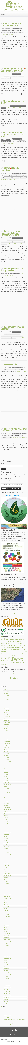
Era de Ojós (4, 78)
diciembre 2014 (7, 917)
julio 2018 (6, 836)
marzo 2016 (6, 888)
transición (21, 32)
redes (11, 660)
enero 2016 (6, 892)
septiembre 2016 (7, 875)
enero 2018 (6, 846)
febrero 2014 (7, 933)
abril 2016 (6, 886)
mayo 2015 (6, 906)
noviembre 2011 (7, 970)
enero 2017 (6, 869)
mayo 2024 (6, 730)
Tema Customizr (17, 1043)
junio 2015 (6, 904)
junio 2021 (6, 786)
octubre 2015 (7, 896)
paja (6, 437)
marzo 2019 (6, 821)
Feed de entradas (7, 1013)
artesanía (5, 369)
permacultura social (19, 658)
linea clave (16, 335)
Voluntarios (3, 107)
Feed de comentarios (8, 1015)
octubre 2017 (7, 852)
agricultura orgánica (21, 639)
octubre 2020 (7, 792)
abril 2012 (6, 962)
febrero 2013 (7, 952)
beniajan (8, 30)
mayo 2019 (6, 817)
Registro (5, 1009)
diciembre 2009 (7, 993)
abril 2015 (6, 908)
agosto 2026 (6, 689)
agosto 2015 (6, 900)
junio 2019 (6, 815)
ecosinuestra (14, 649)
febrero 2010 (7, 991)
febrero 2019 (7, 823)
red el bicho (15, 241)
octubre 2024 (7, 722)
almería (24, 643)
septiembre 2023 (7, 745)
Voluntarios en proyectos (5, 141)
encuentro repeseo (15, 239)
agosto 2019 (6, 811)
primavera (3, 660)
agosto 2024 (6, 726)
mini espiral (12, 32)
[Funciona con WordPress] (20, 1041)
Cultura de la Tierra (9, 275)
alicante (8, 333)
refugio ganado (21, 241)
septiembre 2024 (7, 724)
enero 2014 (6, 935)
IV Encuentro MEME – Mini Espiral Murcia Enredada (12, 24)
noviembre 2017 (7, 850)
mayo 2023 (6, 753)
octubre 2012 (7, 956)
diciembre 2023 (7, 741)
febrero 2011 (7, 981)
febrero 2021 (7, 790)
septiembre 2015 (7, 898)
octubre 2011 (7, 972)
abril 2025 (6, 712)
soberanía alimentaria (16, 662)
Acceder (5, 1011)
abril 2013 (6, 948)
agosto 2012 (6, 960)
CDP (2, 647)
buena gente (22, 141)
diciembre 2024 (7, 720)
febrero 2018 (7, 844)
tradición (12, 371)
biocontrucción (14, 175)
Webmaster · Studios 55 (14, 1022)
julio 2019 (6, 813)
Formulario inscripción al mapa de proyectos (13, 613)
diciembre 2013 (7, 937)
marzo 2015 (6, 910)
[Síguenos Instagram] (5, 14)
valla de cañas (4, 243)
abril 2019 (6, 819)
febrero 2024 (7, 737)
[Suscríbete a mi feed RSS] (1, 14)
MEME (21, 30)
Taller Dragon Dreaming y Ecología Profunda (12, 270)
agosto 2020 (6, 797)
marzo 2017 (6, 865)
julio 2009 (6, 1001)
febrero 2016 (7, 890)
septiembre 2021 (7, 784)
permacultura (4, 241)
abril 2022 (6, 776)
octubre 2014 (7, 921)
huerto (11, 653)
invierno (15, 653)
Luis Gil (19, 654)
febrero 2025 (7, 716)
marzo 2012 (6, 964)
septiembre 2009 (7, 997)
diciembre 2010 (7, 985)
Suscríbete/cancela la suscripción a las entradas (14, 1019)
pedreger (21, 335)
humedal (21, 239)
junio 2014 (6, 929)
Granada (21, 651)
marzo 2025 (6, 714)
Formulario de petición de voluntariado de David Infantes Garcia (12, 134)
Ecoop (25, 175)
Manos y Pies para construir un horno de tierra (14, 430)
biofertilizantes (16, 76)
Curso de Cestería (10, 364)
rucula (21, 177)
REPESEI (13, 177)
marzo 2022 (6, 778)
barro (12, 435)
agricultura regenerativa (8, 76)
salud (22, 660)
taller (24, 177)
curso (18, 333)
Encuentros (20, 28)
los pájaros (3, 371)
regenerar (9, 337)
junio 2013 (6, 943)
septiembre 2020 (7, 795)
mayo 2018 (6, 838)
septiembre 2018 (7, 832)
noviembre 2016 (7, 871)
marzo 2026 (6, 695)
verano (7, 664)
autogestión (4, 645)
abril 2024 (6, 733)
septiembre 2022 (7, 766)
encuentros (3, 651)
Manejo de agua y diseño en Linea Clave (12, 328)
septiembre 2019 (7, 809)
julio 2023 (6, 749)
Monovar (3, 437)
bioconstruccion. (17, 435)
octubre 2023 (7, 743)
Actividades (14, 28)
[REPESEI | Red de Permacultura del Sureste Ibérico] (14, 4)
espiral (18, 30)
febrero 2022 (7, 780)
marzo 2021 (6, 788)
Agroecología (9, 643)
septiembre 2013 (7, 941)
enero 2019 (6, 826)
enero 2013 (6, 954)
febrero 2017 (7, 867)
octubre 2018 (7, 830)
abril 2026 (6, 693)
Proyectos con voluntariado (20, 105)
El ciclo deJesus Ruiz (5, 335)
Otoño (13, 656)
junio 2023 (6, 751)
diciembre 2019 (7, 805)
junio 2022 (6, 772)
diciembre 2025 (7, 702)
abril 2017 (6, 863)
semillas (3, 662)
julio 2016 (6, 879)
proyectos (7, 660)
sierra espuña (8, 662)
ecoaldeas (8, 649)
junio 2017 (6, 859)
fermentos (12, 651)
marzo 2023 (6, 757)
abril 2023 (6, 755)
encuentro (13, 30)
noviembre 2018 (7, 828)
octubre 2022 (7, 764)
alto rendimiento (7, 175)
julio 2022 (6, 770)
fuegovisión (17, 651)
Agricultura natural (13, 639)
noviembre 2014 (7, 919)
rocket (18, 177)
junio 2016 (6, 881)
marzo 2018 (6, 842)
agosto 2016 (6, 877)
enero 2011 (6, 983)
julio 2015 (6, 902)
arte (8, 435)
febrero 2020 (7, 801)
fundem (11, 335)
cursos (8, 647)
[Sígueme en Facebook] (3, 14)
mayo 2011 (6, 979)
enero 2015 (6, 914)
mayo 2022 (6, 774)
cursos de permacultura (17, 647)
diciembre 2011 (7, 968)
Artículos (14, 674)
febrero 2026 (7, 697)
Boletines (14, 678)
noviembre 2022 (7, 761)
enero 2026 (6, 699)
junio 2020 (6, 799)
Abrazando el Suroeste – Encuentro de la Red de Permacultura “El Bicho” (11, 233)
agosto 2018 (6, 834)
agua (5, 333)
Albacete (15, 643)
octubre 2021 (7, 782)
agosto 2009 (6, 999)
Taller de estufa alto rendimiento (10, 169)
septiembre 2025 (7, 706)
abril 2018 (6, 840)
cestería (12, 369)
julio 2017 (6, 857)
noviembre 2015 (7, 894)
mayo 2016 (6, 883)
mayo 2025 (6, 710)
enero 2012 (6, 966)
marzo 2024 (6, 735)
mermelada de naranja (5, 32)
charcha (9, 239)
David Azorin (20, 369)
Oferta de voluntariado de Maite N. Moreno (14, 102)
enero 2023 (6, 759)
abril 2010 (6, 989)
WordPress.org (7, 1017)
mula (6, 177)
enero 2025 (6, 718)
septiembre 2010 (7, 987)
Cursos (19, 74)
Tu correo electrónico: (6, 480)
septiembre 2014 (7, 923)
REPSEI (8, 78)
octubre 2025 (7, 704)
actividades (4, 639)
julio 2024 (6, 728)
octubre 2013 (7, 939)
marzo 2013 (6, 950)
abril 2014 (6, 931)
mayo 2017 (6, 861)
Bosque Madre (20, 175)
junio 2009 (6, 1003)
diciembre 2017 (7, 848)
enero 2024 (6, 739)
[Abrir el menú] (25, 14)
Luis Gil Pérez (11, 34)
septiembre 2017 (7, 855)
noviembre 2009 (7, 995)
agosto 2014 (6, 925)
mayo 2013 (6, 945)
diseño (3, 649)
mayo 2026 (6, 691)
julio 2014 (6, 927)
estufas (3, 177)
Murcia (17, 32)
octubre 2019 (7, 807)
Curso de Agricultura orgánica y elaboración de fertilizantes (13, 69)
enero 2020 (6, 803)
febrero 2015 (7, 912)
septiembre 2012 (7, 958)
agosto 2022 (6, 768)
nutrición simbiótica (6, 656)
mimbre (8, 371)
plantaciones (10, 241)
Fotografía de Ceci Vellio (14, 1024)
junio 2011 (6, 976)
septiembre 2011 (7, 974)
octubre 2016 (7, 873)
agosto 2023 (6, 747)
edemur (22, 76)
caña (9, 369)
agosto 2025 (6, 708)
